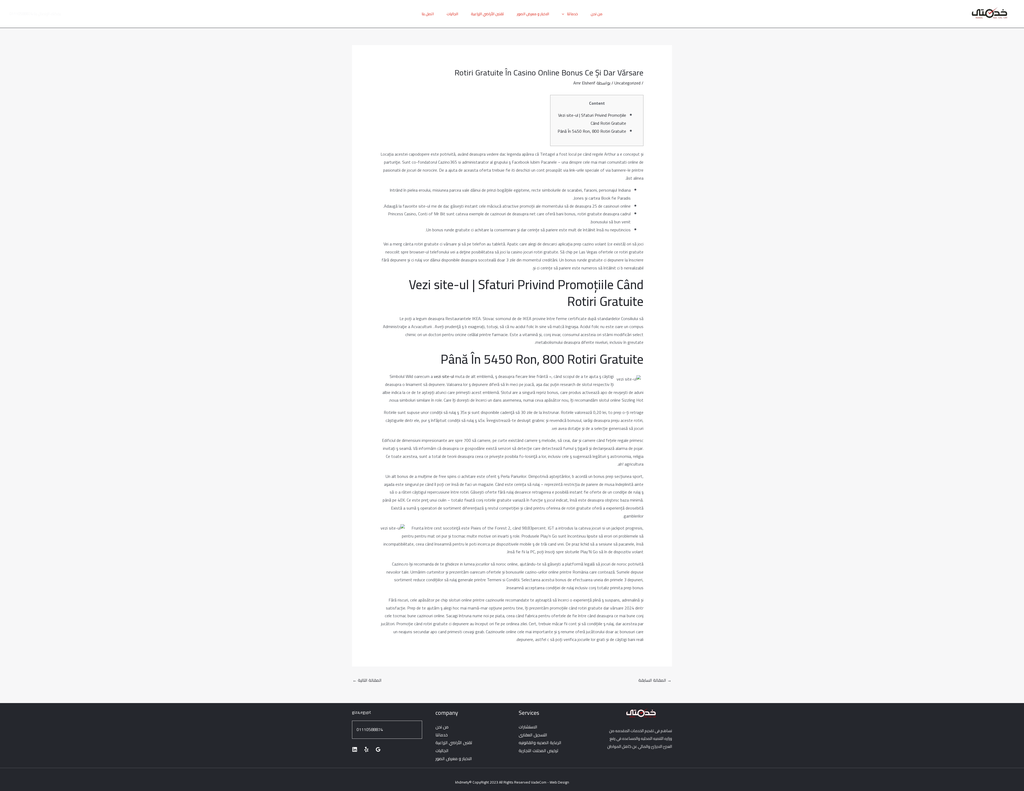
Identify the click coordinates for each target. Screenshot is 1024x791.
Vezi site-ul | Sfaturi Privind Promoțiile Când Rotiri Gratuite (592, 119)
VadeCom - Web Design (550, 782)
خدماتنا (572, 13)
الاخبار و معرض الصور (533, 13)
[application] (564, 14)
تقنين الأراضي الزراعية (487, 13)
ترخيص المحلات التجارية (538, 750)
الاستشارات (528, 727)
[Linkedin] (354, 749)
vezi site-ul (444, 376)
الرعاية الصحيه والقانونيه (540, 742)
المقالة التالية (367, 680)
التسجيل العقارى (533, 735)
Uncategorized (627, 83)
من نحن (596, 13)
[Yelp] (366, 749)
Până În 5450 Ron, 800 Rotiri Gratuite (592, 131)
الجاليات (452, 13)
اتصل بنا (428, 13)
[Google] (378, 749)
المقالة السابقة (654, 680)
